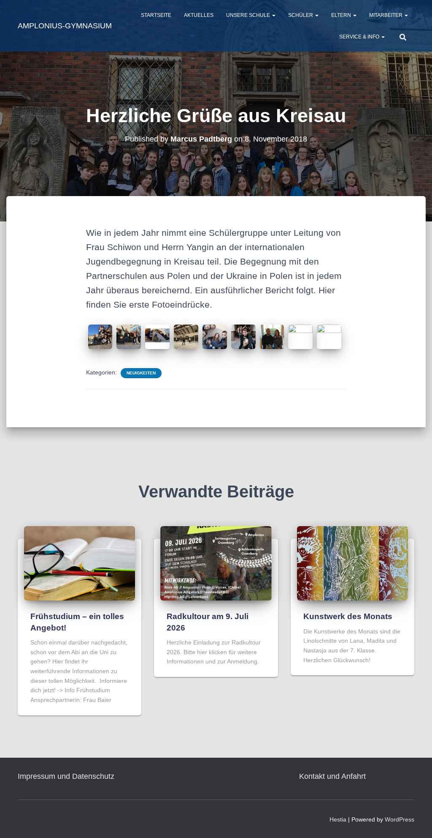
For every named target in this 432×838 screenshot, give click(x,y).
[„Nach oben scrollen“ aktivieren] (415, 821)
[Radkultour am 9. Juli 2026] (215, 563)
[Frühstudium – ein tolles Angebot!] (79, 563)
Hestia (337, 819)
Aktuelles (198, 15)
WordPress (399, 819)
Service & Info (360, 37)
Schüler (301, 15)
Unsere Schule (248, 15)
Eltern (341, 15)
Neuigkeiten (141, 373)
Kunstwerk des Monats (347, 616)
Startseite (156, 15)
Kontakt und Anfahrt (332, 776)
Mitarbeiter (386, 15)
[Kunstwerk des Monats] (352, 563)
